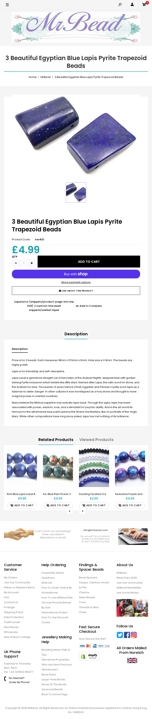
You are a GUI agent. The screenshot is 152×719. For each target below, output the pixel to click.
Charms (84, 592)
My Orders (10, 577)
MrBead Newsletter (129, 588)
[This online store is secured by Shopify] (89, 660)
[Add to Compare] (31, 460)
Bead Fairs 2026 (127, 578)
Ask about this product (77, 290)
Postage (9, 607)
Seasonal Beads (52, 689)
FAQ (6, 597)
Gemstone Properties (55, 659)
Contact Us (11, 602)
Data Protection (14, 617)
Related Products (55, 439)
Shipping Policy (13, 612)
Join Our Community (17, 582)
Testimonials (12, 622)
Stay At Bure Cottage (17, 637)
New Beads (11, 627)
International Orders (54, 612)
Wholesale (11, 632)
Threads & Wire (89, 607)
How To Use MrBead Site (57, 597)
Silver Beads (87, 597)
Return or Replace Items (19, 587)
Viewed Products (96, 439)
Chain (82, 612)
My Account (11, 592)
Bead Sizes (49, 674)
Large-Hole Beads (53, 679)
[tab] (20, 350)
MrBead (122, 573)
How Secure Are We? (92, 639)
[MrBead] (76, 28)
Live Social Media (128, 592)
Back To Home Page (55, 694)
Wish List (47, 583)
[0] (144, 5)
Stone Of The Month (54, 684)
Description (76, 334)
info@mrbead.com (95, 530)
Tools (82, 602)
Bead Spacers (88, 577)
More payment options (76, 282)
